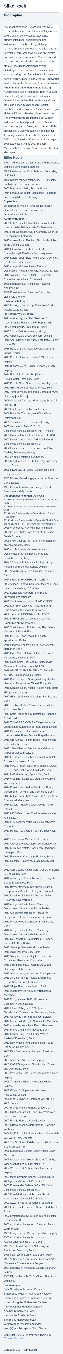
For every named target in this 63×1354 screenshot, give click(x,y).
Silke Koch (15, 5)
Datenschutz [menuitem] (12, 1350)
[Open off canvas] (57, 6)
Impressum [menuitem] (30, 1350)
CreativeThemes (13, 1338)
